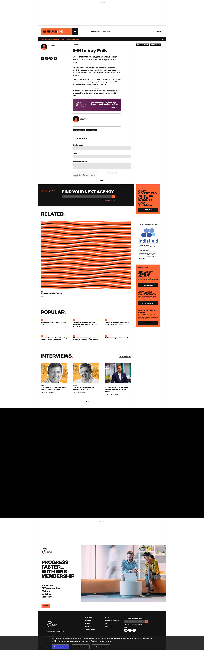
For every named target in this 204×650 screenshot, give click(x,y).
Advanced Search (110, 200)
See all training (148, 285)
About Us (87, 623)
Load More (86, 401)
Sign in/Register (106, 31)
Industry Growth (79, 130)
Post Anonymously (112, 173)
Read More (114, 107)
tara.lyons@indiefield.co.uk (148, 246)
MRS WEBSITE (108, 626)
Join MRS (45, 605)
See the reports (148, 323)
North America (91, 130)
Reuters (84, 90)
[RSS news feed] (51, 59)
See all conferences (148, 303)
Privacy (107, 618)
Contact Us (88, 618)
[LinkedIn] (42, 59)
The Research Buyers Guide (48, 191)
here (109, 641)
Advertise (88, 620)
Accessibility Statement (112, 620)
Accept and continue (60, 647)
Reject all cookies (80, 647)
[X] (47, 59)
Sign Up (148, 210)
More (125, 356)
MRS (99, 31)
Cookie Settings (100, 647)
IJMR (106, 623)
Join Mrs (87, 626)
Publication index (90, 629)
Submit (102, 180)
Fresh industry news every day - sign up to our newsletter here (60, 39)
